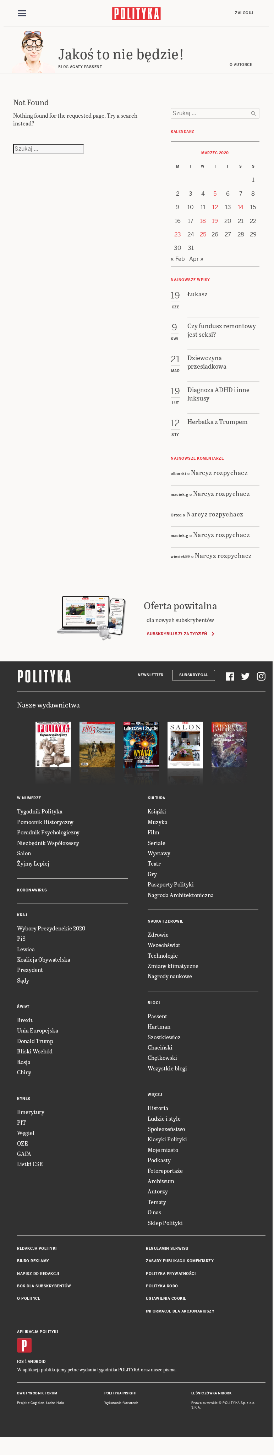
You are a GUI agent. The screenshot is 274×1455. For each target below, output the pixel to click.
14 (240, 207)
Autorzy (158, 1191)
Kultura (156, 798)
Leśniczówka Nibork (211, 1393)
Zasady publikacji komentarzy (180, 1261)
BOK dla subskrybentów (44, 1286)
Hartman (159, 1026)
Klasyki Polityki (167, 1139)
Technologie (163, 955)
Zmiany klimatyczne (173, 966)
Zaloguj (244, 13)
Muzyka (158, 822)
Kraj (22, 915)
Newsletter (151, 675)
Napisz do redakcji (38, 1273)
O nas (154, 1212)
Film (153, 832)
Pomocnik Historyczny (45, 822)
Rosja (24, 1062)
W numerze (29, 798)
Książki (157, 811)
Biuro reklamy (33, 1261)
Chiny (24, 1072)
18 (203, 221)
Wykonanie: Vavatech (121, 1403)
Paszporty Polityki (171, 884)
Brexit (25, 1020)
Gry (152, 874)
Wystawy (159, 853)
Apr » (196, 259)
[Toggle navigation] (22, 13)
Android (37, 1361)
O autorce (241, 64)
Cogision (37, 1403)
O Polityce (28, 1298)
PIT (21, 1122)
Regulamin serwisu (167, 1248)
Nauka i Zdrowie (165, 921)
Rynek (24, 1098)
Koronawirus (32, 890)
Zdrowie (158, 934)
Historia (158, 1108)
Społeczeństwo (166, 1129)
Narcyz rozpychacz (219, 472)
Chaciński (160, 1047)
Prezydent (30, 970)
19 (215, 221)
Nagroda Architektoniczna (181, 895)
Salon (24, 853)
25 (203, 234)
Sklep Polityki (165, 1223)
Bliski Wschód (35, 1051)
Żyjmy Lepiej (33, 863)
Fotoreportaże (165, 1170)
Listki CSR (30, 1164)
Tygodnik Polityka (39, 811)
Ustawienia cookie (166, 1298)
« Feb (178, 259)
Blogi (154, 1003)
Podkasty (159, 1160)
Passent (157, 1016)
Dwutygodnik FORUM (37, 1393)
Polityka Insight (120, 1393)
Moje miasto (163, 1150)
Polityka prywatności (171, 1273)
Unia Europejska (37, 1030)
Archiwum (161, 1181)
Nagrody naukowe (170, 976)
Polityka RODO (162, 1286)
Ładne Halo (55, 1403)
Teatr (154, 863)
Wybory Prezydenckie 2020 (51, 928)
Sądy (23, 980)
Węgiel (25, 1133)
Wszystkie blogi (167, 1068)
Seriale (156, 843)
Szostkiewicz (164, 1037)
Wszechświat (164, 945)
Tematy (157, 1202)
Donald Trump (35, 1041)
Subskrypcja (193, 675)
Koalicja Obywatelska (43, 959)
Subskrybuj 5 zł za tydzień (177, 633)
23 (177, 234)
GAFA (24, 1153)
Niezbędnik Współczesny (48, 843)
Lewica (26, 949)
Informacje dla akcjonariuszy (180, 1311)
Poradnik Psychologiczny (48, 832)
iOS (20, 1361)
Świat (23, 1006)
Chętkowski (162, 1057)
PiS (21, 938)
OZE (22, 1143)
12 (215, 207)
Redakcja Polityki (37, 1248)
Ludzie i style (164, 1118)
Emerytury (30, 1112)
